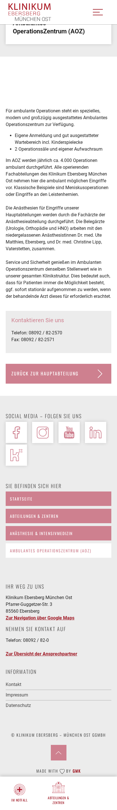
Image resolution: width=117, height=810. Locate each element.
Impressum (17, 695)
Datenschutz (18, 705)
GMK (77, 771)
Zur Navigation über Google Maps (40, 618)
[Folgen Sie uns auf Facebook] (16, 432)
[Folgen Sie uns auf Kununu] (16, 455)
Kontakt (13, 684)
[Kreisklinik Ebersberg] (30, 12)
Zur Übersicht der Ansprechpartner (41, 654)
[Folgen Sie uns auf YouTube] (69, 432)
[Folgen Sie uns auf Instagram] (42, 432)
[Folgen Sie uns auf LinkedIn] (95, 432)
